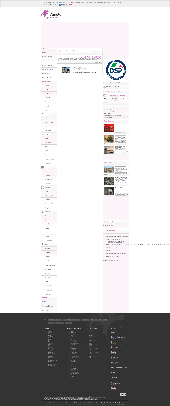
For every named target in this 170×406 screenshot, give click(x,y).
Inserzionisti (46, 310)
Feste (49, 335)
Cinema (50, 333)
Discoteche (48, 175)
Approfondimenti (47, 69)
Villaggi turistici (49, 163)
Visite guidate (48, 240)
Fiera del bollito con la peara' (112, 110)
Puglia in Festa (119, 343)
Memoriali (50, 363)
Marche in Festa (119, 333)
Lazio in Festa (119, 353)
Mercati (50, 345)
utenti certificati (52, 399)
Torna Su (123, 315)
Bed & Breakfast (49, 159)
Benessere (48, 199)
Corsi (49, 351)
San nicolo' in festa (109, 111)
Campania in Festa (119, 383)
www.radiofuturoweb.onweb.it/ (79, 68)
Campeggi (48, 142)
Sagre (49, 331)
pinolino (108, 250)
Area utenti (45, 61)
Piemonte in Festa (119, 348)
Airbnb (46, 89)
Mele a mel (107, 113)
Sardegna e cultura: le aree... (121, 177)
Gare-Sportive (51, 352)
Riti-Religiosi (51, 356)
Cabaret (50, 337)
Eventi (44, 52)
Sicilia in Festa (119, 388)
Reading (50, 357)
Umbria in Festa (119, 373)
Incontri (50, 344)
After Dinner (48, 130)
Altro (95, 356)
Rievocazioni (51, 365)
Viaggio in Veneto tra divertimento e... (120, 147)
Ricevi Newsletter (47, 78)
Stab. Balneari (49, 203)
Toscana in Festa (119, 378)
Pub (46, 110)
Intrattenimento (52, 347)
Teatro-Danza (51, 349)
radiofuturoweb (77, 67)
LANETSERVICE (120, 404)
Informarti (96, 352)
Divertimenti (48, 179)
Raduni (50, 361)
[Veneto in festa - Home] (52, 14)
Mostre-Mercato (52, 364)
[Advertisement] (85, 34)
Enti (46, 232)
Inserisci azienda (47, 65)
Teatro (50, 332)
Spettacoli (47, 236)
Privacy (121, 403)
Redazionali (46, 73)
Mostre (50, 341)
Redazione (45, 302)
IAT (71, 339)
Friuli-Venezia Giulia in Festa (119, 368)
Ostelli (46, 146)
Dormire (95, 340)
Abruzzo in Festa (119, 358)
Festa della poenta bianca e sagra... (113, 115)
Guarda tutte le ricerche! (110, 260)
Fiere (49, 339)
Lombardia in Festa (119, 363)
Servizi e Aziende (50, 286)
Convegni (50, 355)
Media (46, 215)
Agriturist (47, 97)
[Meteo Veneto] (108, 225)
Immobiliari (48, 273)
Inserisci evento (47, 56)
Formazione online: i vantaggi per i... (120, 125)
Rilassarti (96, 348)
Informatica (48, 269)
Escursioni (51, 359)
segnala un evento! (93, 398)
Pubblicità (115, 403)
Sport (46, 281)
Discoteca (50, 348)
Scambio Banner (47, 306)
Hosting (103, 404)
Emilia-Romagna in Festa (119, 338)
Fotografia (47, 277)
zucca (108, 247)
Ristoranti (47, 93)
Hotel (46, 138)
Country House (49, 102)
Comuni (47, 220)
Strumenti (47, 294)
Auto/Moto (48, 256)
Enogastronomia (52, 360)
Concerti (50, 343)
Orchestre (47, 248)
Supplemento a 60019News (72, 403)
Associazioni (48, 224)
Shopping (47, 252)
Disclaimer (110, 403)
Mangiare (96, 331)
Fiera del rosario (108, 117)
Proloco (47, 228)
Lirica (49, 340)
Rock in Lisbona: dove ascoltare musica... (120, 167)
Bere (95, 336)
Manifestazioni (52, 353)
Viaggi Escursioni (50, 265)
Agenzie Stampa (49, 261)
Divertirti (96, 344)
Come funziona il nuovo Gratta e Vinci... (120, 136)
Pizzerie (47, 106)
